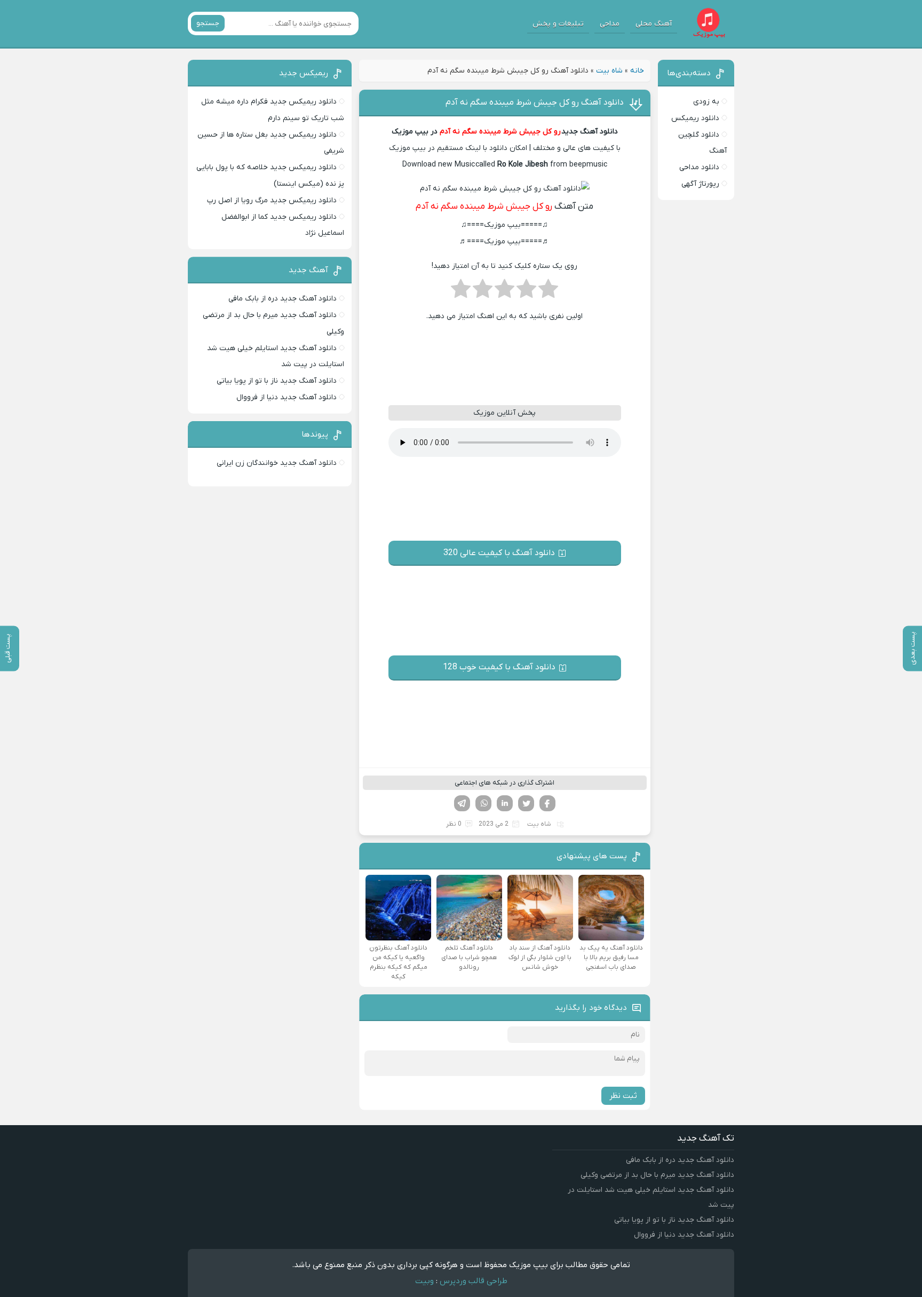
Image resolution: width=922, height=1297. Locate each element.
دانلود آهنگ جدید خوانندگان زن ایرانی (277, 463)
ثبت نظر (623, 1095)
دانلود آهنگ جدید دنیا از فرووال (286, 397)
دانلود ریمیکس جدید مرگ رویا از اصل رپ (272, 200)
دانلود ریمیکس (695, 118)
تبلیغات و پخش (558, 24)
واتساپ (483, 803)
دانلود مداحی (699, 167)
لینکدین (505, 803)
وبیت (424, 1281)
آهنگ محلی (653, 24)
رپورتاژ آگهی (700, 184)
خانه (637, 71)
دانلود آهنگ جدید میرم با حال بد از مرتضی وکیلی (657, 1175)
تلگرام (462, 803)
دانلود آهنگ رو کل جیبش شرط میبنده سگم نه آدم (535, 102)
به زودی (706, 102)
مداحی (609, 24)
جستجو (207, 23)
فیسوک (547, 803)
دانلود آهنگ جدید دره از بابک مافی (282, 299)
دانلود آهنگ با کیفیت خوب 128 (499, 667)
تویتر (526, 803)
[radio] (548, 292)
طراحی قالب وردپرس (473, 1281)
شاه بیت (609, 71)
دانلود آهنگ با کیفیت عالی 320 (499, 553)
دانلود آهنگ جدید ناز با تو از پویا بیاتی (277, 381)
